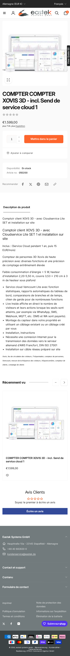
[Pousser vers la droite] (64, 53)
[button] (4, 13)
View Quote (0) (68, 55)
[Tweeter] (30, 184)
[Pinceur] (38, 184)
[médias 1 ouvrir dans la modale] (35, 53)
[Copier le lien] (54, 184)
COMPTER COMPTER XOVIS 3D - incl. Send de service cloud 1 (34, 459)
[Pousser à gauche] (5, 53)
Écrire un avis (35, 511)
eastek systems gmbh (24, 647)
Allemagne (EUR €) (12, 3)
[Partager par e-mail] (47, 184)
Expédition (20, 126)
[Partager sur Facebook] (22, 184)
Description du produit (16, 207)
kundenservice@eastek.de (21, 554)
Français (58, 3)
